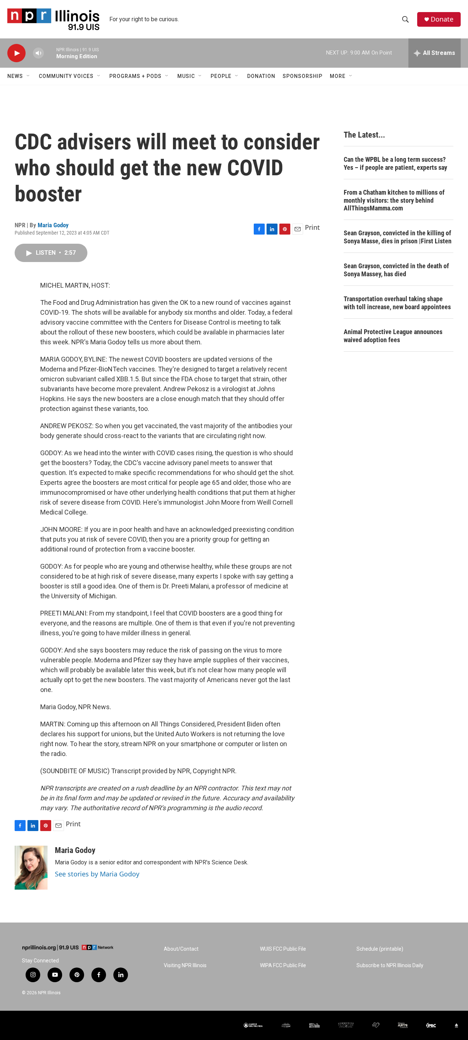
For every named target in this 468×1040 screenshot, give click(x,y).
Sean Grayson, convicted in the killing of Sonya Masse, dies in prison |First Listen (398, 237)
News (15, 76)
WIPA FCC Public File (283, 965)
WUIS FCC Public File (283, 949)
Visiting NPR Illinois (185, 965)
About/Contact (181, 949)
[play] (16, 53)
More (338, 76)
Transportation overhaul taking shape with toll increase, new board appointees (397, 303)
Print (312, 227)
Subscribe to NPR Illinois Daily (389, 965)
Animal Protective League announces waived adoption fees (393, 336)
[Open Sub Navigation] (28, 76)
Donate (442, 19)
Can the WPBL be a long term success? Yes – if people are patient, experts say (395, 163)
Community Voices (66, 76)
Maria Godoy (53, 225)
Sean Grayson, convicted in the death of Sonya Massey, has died (396, 270)
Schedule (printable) (379, 949)
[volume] (38, 53)
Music (186, 76)
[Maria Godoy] (31, 868)
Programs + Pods (135, 76)
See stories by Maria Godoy (97, 873)
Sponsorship (302, 76)
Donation (261, 76)
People (221, 76)
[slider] (50, 53)
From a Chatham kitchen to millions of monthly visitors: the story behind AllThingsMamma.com (394, 200)
